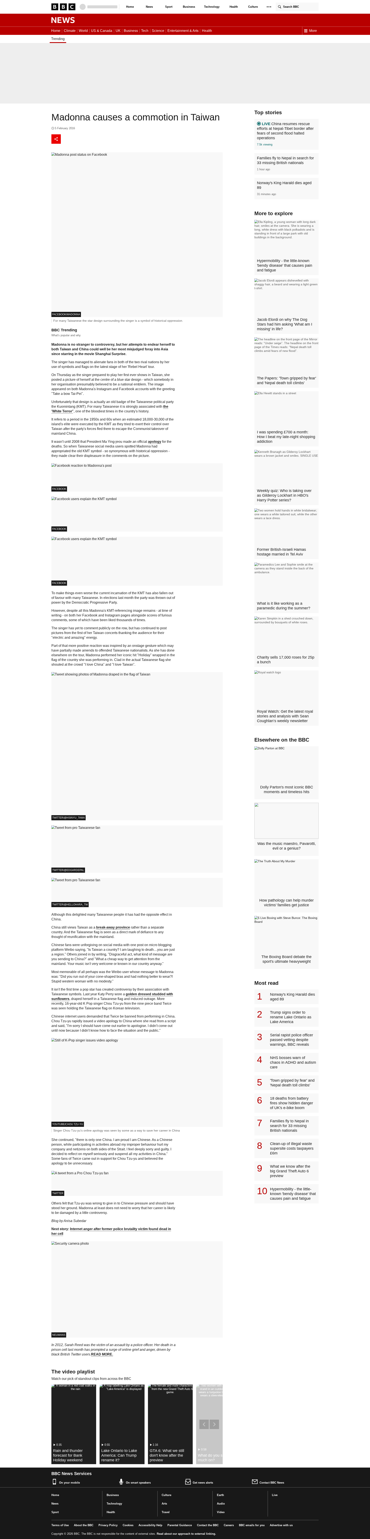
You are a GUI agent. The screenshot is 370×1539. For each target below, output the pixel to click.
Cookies (128, 1525)
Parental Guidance (179, 1525)
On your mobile (69, 1482)
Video (221, 1512)
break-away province (113, 927)
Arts (164, 1503)
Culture (253, 6)
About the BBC (83, 1525)
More (313, 31)
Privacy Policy (108, 1525)
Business (189, 6)
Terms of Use (60, 1525)
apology (154, 441)
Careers (229, 1525)
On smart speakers (138, 1482)
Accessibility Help (150, 1525)
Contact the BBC (208, 1525)
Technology (211, 6)
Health (234, 6)
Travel (166, 1512)
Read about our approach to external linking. (186, 1533)
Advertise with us (281, 1525)
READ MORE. (102, 1354)
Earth (220, 1495)
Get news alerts (203, 1482)
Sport (168, 6)
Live (275, 1495)
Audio (221, 1503)
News (149, 6)
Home (130, 6)
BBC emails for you (252, 1525)
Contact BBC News (272, 1482)
